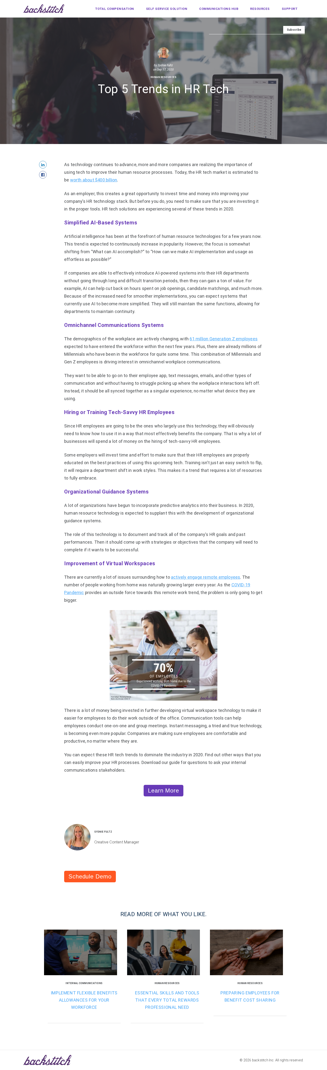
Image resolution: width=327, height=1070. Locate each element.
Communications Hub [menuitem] (218, 9)
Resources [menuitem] (260, 9)
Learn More (163, 790)
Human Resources (164, 77)
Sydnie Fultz (165, 65)
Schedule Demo (90, 876)
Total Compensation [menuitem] (114, 9)
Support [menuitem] (290, 9)
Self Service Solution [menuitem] (166, 9)
